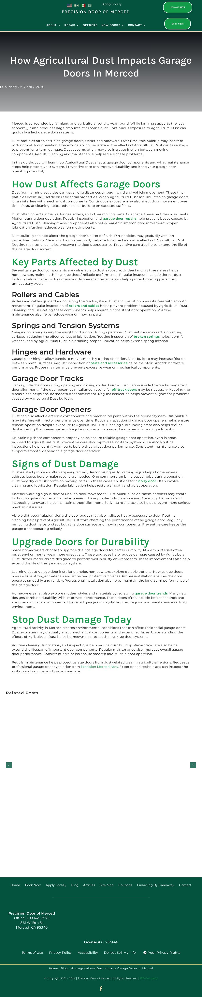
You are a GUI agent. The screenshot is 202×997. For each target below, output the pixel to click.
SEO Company (148, 978)
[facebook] (101, 988)
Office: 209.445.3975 (32, 918)
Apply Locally (112, 4)
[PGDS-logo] (19, 3)
